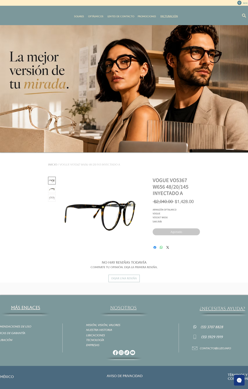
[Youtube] (132, 352)
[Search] (243, 15)
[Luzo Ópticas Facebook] (115, 352)
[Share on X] (168, 247)
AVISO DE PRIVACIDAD (125, 376)
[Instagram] (121, 352)
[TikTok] (126, 352)
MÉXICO (7, 377)
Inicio (52, 164)
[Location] (239, 3)
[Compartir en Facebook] (155, 247)
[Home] (195, 326)
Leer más (157, 221)
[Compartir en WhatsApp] (161, 247)
